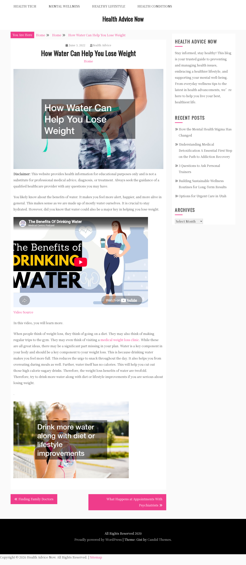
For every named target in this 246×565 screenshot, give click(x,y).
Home (88, 61)
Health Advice (101, 45)
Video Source (23, 312)
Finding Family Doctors (35, 499)
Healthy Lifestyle (108, 6)
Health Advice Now (123, 18)
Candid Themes (159, 539)
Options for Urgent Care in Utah (202, 196)
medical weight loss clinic (120, 340)
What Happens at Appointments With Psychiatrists (134, 502)
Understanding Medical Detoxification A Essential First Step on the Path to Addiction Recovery (205, 150)
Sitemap (96, 557)
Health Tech (24, 6)
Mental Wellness (64, 6)
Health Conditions (154, 6)
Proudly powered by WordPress (98, 539)
